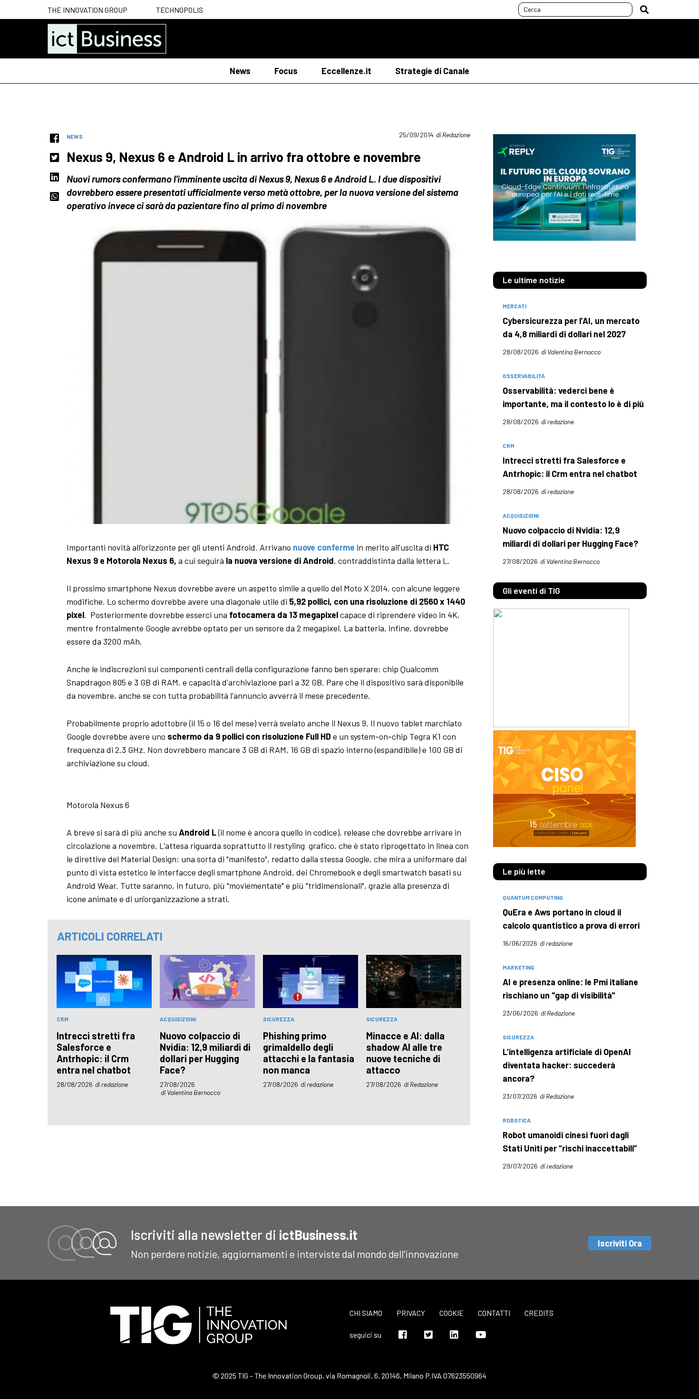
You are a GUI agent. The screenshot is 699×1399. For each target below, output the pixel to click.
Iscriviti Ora (620, 1243)
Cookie (451, 1312)
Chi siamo (366, 1312)
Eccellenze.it (346, 71)
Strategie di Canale (432, 71)
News (240, 71)
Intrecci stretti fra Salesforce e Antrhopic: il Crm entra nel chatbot (96, 1052)
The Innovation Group (87, 9)
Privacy (411, 1312)
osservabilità (524, 375)
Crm (62, 1019)
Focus (286, 71)
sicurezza (278, 1019)
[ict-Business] (107, 39)
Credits (538, 1312)
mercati (514, 306)
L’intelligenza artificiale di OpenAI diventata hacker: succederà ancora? (567, 1065)
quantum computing (533, 897)
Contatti (494, 1312)
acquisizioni (178, 1019)
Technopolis (179, 9)
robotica (517, 1120)
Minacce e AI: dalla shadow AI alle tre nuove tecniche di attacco (405, 1052)
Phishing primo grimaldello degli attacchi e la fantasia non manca (308, 1052)
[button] (644, 9)
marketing (518, 967)
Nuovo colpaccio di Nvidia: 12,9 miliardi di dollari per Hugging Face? (205, 1052)
